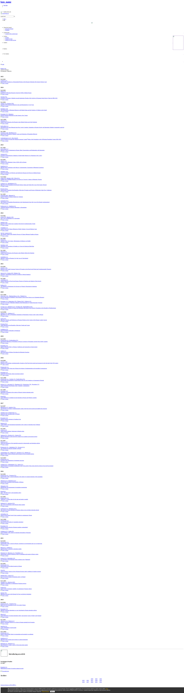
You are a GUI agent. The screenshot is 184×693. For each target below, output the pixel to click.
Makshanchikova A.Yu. (14, 296)
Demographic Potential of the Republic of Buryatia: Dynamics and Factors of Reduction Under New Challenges (26, 190)
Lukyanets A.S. (10, 384)
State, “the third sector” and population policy (11, 492)
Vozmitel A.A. (4, 582)
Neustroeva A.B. (4, 132)
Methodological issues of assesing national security (12, 668)
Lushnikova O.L (4, 329)
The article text (5, 671)
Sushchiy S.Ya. (4, 222)
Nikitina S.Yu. (17, 273)
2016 (92, 682)
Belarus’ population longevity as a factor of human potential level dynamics (18, 622)
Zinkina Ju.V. (13, 452)
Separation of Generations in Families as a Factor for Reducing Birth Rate (17, 246)
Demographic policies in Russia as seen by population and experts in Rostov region (19, 554)
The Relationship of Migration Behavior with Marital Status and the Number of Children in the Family (24, 110)
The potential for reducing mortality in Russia (11, 448)
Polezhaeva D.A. (13, 508)
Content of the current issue (11, 33)
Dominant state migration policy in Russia (10, 414)
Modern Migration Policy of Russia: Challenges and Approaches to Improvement (19, 347)
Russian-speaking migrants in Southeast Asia (11, 419)
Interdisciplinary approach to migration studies (11, 549)
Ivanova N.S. (18, 435)
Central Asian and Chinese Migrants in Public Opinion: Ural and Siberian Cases (19, 229)
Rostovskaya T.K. (13, 301)
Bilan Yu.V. (3, 547)
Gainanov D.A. (4, 464)
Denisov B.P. (10, 273)
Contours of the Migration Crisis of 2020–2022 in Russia (13, 162)
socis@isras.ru (5, 13)
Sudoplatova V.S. (13, 447)
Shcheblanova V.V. (12, 183)
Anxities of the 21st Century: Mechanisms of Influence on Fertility (16, 241)
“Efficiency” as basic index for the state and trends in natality (14, 499)
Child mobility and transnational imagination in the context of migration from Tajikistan (20, 424)
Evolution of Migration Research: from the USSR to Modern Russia (16, 92)
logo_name (6, 2)
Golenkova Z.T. (4, 531)
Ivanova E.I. (3, 587)
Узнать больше (45, 691)
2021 (92, 680)
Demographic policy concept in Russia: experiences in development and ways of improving (21, 543)
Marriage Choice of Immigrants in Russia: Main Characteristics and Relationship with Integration (22, 150)
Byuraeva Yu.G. (4, 188)
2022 (88, 680)
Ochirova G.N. (28, 301)
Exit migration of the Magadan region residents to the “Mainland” (15, 559)
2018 (83, 682)
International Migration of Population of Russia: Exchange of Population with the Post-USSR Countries (24, 341)
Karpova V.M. (10, 103)
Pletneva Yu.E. (20, 301)
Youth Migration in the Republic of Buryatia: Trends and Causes (15, 325)
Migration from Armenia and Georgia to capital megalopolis (14, 639)
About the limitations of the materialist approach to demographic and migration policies (20, 443)
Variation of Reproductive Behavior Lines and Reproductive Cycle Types (17, 104)
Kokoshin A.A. (4, 667)
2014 (100, 682)
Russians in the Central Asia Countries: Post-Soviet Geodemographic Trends (18, 223)
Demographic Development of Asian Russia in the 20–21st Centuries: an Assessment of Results (22, 380)
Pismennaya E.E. (19, 384)
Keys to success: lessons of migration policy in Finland (13, 576)
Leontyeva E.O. (8, 233)
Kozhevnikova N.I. (13, 340)
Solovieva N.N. (11, 503)
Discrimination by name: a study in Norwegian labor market (14, 645)
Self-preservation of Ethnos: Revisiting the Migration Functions (15, 352)
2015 (96, 682)
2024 (100, 678)
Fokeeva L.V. (11, 621)
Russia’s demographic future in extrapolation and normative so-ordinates (17, 634)
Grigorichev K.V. (4, 200)
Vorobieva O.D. (4, 412)
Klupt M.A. (3, 239)
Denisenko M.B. (4, 195)
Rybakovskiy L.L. (5, 340)
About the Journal (7, 27)
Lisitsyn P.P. (3, 178)
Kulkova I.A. (4, 285)
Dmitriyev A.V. (4, 442)
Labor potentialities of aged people (8, 627)
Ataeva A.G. (20, 464)
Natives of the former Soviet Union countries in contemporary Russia (16, 515)
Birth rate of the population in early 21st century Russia (13, 605)
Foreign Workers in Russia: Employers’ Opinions (12, 196)
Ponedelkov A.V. (19, 553)
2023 (83, 680)
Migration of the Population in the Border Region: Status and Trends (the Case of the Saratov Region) (24, 184)
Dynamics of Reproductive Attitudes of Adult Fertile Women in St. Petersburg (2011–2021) (21, 155)
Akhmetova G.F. (11, 306)
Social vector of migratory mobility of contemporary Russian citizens (16, 588)
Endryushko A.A (4, 126)
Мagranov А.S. (11, 553)
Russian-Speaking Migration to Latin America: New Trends (14, 115)
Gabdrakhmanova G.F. (6, 138)
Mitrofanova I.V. (4, 407)
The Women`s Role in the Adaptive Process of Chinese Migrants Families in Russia (19, 234)
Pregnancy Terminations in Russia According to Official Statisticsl (15, 274)
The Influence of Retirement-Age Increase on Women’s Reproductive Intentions (19, 286)
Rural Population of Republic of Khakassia (10, 330)
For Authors (6, 53)
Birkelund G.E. (4, 643)
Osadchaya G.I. (4, 166)
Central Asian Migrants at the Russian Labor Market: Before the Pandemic (17, 253)
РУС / (4, 19)
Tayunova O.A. (21, 447)
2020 (96, 680)
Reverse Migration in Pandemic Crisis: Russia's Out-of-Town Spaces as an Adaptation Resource (22, 297)
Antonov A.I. (4, 103)
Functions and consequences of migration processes (12, 460)
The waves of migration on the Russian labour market (13, 504)
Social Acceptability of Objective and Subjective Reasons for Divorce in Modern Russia (20, 172)
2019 (100, 680)
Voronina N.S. (4, 96)
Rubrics (5, 48)
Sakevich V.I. (4, 273)
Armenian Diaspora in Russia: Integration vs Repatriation (14, 207)
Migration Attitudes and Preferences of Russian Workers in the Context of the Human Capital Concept (24, 320)
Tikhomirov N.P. (4, 486)
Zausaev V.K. (4, 592)
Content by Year (8, 38)
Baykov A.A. (4, 384)
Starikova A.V (11, 313)
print (3, 64)
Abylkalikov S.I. (4, 514)
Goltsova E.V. (4, 430)
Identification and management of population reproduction (14, 487)
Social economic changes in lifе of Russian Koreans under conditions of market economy (21, 571)
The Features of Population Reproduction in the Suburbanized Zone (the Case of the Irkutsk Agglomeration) (25, 202)
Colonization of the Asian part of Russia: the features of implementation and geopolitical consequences (24, 368)
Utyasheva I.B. (19, 306)
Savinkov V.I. (12, 379)
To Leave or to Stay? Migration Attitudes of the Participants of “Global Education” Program (21, 302)
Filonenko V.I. (4, 553)
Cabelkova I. (9, 547)
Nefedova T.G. (4, 313)
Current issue (6, 32)
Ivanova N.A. (4, 558)
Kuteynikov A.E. (11, 558)
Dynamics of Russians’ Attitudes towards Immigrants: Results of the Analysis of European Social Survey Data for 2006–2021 (29, 98)
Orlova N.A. (17, 178)
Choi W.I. (3, 570)
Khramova (11, 114)
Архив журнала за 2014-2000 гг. (8, 685)
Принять (52, 691)
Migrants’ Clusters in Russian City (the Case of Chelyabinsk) (14, 258)
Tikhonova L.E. (4, 480)
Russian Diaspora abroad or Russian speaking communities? (14, 527)
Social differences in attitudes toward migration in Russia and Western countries (19, 397)
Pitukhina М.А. (4, 575)
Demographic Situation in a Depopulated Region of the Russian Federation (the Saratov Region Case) (24, 81)
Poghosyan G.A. (4, 206)
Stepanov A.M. (10, 178)
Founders (7, 30)
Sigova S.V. (11, 575)
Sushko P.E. (11, 531)
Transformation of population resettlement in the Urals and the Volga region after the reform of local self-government (27, 465)
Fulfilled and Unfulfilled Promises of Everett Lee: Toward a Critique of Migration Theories (21, 179)
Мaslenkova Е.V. (12, 480)
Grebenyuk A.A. (4, 508)
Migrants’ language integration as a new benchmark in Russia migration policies (19, 610)
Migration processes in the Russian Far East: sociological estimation (16, 594)
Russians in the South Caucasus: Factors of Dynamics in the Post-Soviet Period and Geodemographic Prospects (26, 269)
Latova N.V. (3, 318)
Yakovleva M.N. (11, 582)
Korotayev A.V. (20, 452)
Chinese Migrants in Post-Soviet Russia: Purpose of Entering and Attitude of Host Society (21, 281)
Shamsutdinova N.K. (28, 306)
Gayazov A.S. (4, 306)
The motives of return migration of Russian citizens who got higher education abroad (20, 510)
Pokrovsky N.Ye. (4, 296)
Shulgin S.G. (28, 452)
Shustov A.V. (4, 161)
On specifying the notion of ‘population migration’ (12, 522)
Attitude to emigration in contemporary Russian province (13, 583)
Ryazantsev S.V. (4, 114)
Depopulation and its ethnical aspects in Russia (11, 566)
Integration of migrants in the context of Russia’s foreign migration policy (17, 392)
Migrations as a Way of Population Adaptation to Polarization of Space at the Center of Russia (22, 314)
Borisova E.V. (4, 423)
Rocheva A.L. (11, 435)
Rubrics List (3, 68)
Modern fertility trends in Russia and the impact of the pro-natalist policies (17, 453)
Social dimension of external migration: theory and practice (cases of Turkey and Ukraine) (21, 615)
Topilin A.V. (3, 351)
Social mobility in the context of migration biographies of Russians (16, 532)
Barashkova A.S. (12, 132)
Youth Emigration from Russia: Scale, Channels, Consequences (15, 385)
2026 (92, 678)
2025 (96, 678)
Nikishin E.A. (23, 296)
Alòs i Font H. (15, 138)
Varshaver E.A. (4, 435)
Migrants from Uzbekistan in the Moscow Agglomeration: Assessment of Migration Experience (22, 167)
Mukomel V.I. (4, 120)
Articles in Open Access (10, 40)
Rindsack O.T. (11, 643)
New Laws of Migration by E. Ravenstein (10, 218)
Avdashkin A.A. (4, 227)
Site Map (5, 5)
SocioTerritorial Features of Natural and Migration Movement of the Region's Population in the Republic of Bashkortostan (28, 308)
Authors (5, 42)
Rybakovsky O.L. (5, 447)
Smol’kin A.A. (4, 626)
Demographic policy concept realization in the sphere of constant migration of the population (21, 476)
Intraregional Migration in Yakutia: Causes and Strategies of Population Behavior (19, 134)
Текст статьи (5, 83)
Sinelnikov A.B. (4, 108)
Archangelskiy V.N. (5, 452)
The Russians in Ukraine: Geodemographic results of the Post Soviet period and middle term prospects (24, 408)
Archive (5, 36)
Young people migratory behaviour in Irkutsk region (12, 431)
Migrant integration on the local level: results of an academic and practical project (19, 436)
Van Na (2, 233)
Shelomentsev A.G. (12, 464)
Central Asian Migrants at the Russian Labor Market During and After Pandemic (19, 122)
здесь (107, 688)
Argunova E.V (4, 154)
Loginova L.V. (4, 80)
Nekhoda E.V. (4, 503)
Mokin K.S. (3, 91)
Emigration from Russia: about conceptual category (12, 373)
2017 (88, 682)
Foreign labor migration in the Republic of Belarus (12, 482)
